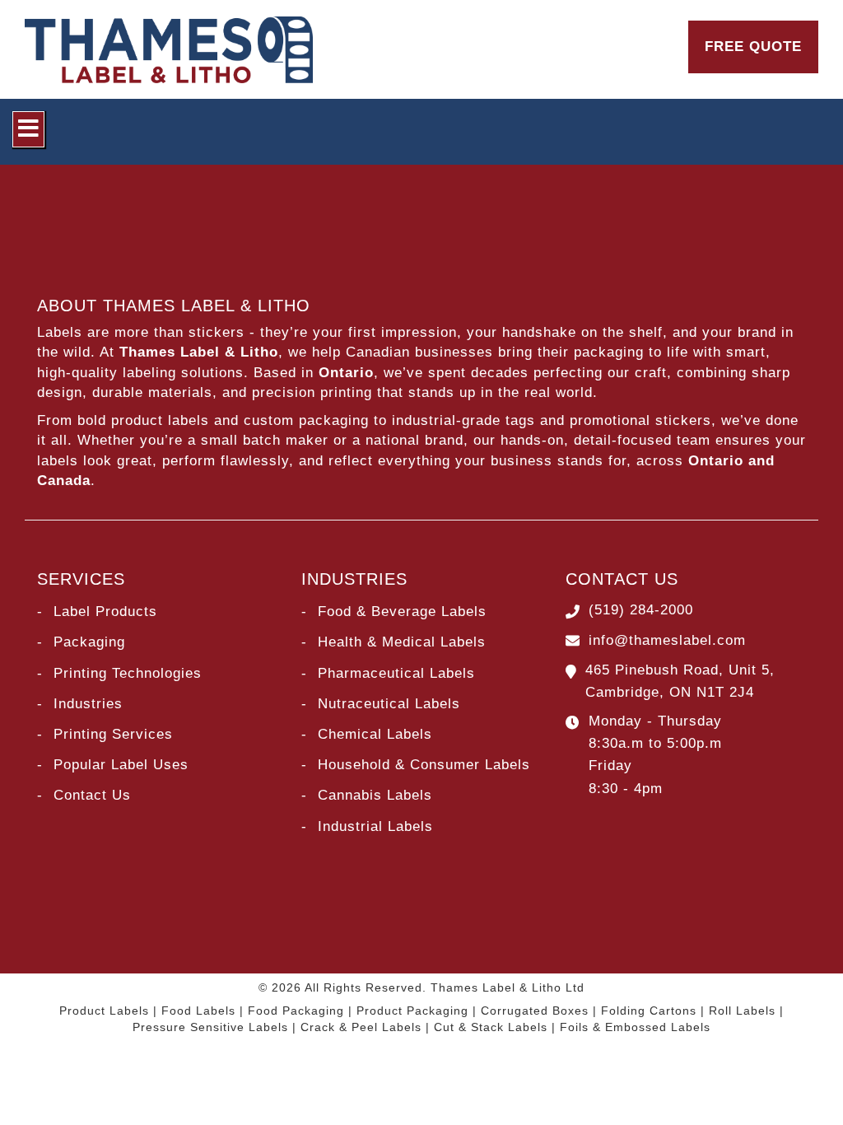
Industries (88, 704)
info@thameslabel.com (667, 640)
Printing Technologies (128, 673)
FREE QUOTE (753, 46)
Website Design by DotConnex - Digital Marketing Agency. (422, 1054)
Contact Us (92, 795)
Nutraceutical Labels (389, 704)
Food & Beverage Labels (402, 611)
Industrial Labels (375, 826)
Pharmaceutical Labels (396, 673)
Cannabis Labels (375, 795)
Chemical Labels (375, 734)
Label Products (105, 611)
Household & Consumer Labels (424, 765)
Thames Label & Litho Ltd (508, 987)
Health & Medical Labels (402, 642)
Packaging (89, 642)
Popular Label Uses (121, 765)
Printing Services (113, 734)
